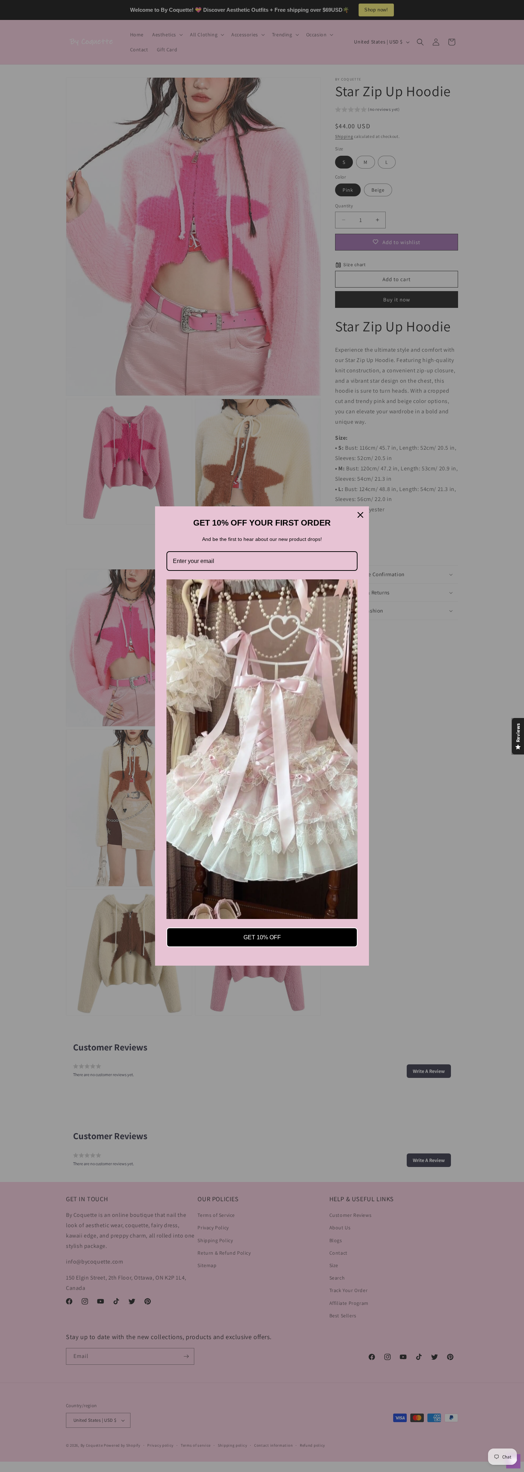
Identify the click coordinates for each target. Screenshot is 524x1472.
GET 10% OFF (262, 937)
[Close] (360, 514)
